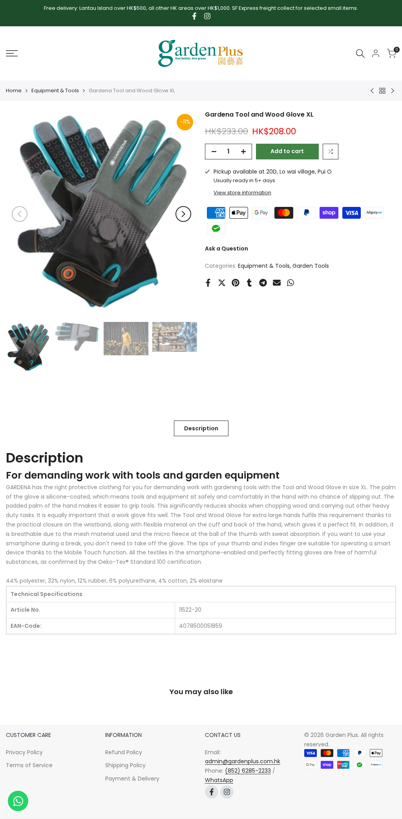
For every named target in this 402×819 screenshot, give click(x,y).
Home (14, 90)
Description (201, 428)
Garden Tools (310, 266)
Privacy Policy (24, 752)
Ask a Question (226, 248)
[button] (330, 151)
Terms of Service (29, 765)
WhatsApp (219, 780)
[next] (183, 214)
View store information (242, 192)
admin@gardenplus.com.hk (242, 761)
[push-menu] (12, 53)
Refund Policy (123, 752)
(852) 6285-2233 (248, 771)
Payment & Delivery (132, 778)
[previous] (19, 214)
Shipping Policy (125, 765)
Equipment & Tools (55, 90)
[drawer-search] (360, 53)
